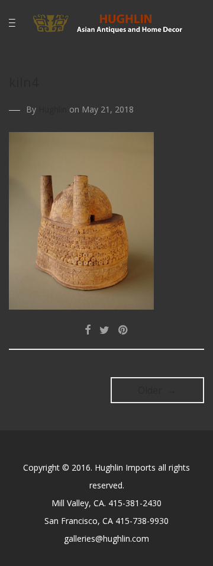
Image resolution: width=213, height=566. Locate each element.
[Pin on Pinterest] (123, 330)
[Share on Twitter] (104, 330)
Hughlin (52, 109)
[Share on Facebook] (88, 330)
